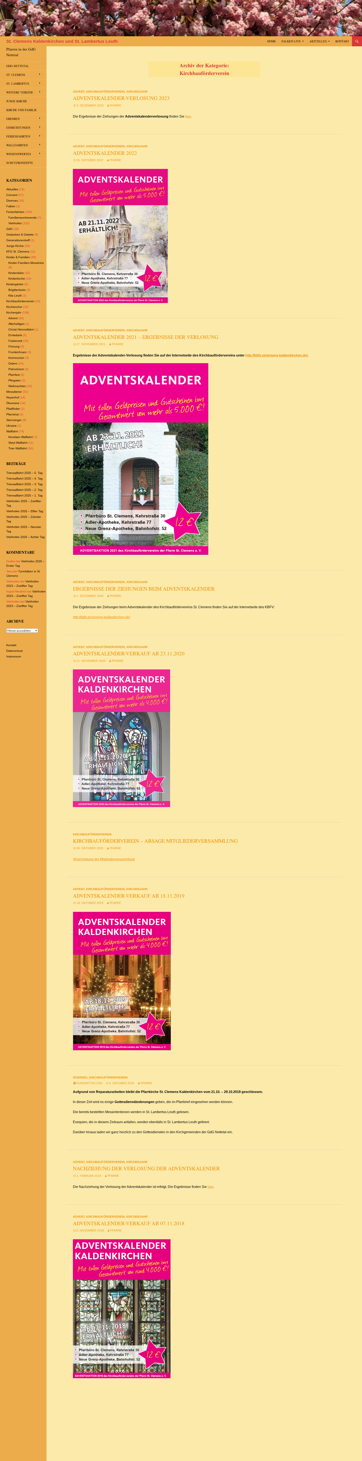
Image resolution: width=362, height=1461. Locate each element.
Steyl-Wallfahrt (17, 442)
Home (271, 41)
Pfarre (115, 105)
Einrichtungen (18, 128)
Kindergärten (14, 284)
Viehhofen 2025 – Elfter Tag (24, 511)
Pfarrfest (14, 374)
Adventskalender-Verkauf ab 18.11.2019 (129, 895)
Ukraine (11, 425)
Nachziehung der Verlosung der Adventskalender (146, 1168)
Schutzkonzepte (19, 163)
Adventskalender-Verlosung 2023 (121, 98)
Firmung (13, 346)
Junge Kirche (16, 101)
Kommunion (16, 357)
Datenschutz (14, 650)
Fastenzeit (15, 340)
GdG (9, 229)
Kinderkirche (16, 278)
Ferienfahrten (18, 136)
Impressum (13, 656)
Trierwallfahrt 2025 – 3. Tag (24, 484)
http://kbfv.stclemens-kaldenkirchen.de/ (276, 355)
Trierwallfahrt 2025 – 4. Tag (24, 478)
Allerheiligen (16, 323)
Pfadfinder (13, 408)
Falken (10, 206)
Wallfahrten (17, 145)
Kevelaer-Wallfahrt (20, 437)
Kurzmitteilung (90, 1083)
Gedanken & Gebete (20, 234)
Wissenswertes (18, 154)
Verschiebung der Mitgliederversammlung (104, 859)
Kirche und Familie (21, 110)
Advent (78, 91)
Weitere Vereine (19, 92)
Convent (11, 195)
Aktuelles (318, 41)
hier (188, 116)
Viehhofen (15, 223)
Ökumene (12, 403)
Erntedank (15, 335)
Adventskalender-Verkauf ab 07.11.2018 (129, 1223)
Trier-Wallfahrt (17, 448)
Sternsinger (14, 420)
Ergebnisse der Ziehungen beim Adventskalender (144, 588)
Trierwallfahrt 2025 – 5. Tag (24, 472)
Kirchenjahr (136, 91)
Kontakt (342, 41)
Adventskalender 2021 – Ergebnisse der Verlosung (145, 336)
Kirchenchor (14, 307)
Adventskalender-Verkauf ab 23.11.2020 (129, 653)
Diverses (80, 1077)
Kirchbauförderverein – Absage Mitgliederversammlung (155, 840)
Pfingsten (14, 380)
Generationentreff (18, 240)
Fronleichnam (17, 352)
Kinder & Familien (18, 257)
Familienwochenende (22, 217)
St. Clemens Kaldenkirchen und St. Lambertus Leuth (62, 41)
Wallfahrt (12, 431)
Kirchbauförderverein (105, 91)
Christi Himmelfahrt (21, 329)
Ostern (12, 363)
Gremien (13, 119)
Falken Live (291, 41)
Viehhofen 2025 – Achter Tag (25, 537)
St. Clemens (15, 75)
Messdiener (14, 391)
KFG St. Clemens (17, 251)
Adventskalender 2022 (105, 152)
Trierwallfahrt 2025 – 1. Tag (24, 495)
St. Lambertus (17, 84)
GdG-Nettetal (17, 66)
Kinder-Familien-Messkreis (26, 262)
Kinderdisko (16, 273)
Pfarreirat (12, 414)
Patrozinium (16, 369)
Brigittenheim (17, 290)
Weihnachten (17, 386)
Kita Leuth (15, 295)
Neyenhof (12, 397)
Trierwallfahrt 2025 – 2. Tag (24, 489)
